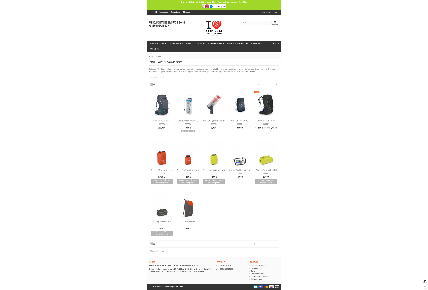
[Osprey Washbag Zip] (162, 205)
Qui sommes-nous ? (257, 266)
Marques (186, 12)
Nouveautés (163, 12)
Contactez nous (255, 279)
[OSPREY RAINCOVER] (240, 105)
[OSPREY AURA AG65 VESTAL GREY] (162, 105)
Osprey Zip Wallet (188, 221)
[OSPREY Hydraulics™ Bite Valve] (214, 105)
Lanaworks (179, 287)
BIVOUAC (163, 43)
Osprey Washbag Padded (266, 170)
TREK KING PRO (154, 49)
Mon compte (266, 12)
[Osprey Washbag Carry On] (240, 154)
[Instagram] (155, 12)
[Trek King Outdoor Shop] (214, 27)
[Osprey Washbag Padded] (266, 154)
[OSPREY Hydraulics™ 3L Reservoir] (188, 105)
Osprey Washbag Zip (162, 221)
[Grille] (151, 84)
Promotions (175, 12)
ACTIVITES (153, 43)
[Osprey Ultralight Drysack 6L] (214, 154)
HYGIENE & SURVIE (175, 43)
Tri (255, 85)
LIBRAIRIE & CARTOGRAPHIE (235, 43)
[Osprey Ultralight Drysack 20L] (162, 154)
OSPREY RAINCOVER (240, 121)
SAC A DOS (200, 43)
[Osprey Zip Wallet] (188, 205)
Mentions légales (256, 274)
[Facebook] (151, 12)
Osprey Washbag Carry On (240, 170)
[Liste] (154, 84)
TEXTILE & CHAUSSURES (215, 43)
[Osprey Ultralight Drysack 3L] (188, 154)
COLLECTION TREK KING (253, 43)
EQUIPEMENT (189, 43)
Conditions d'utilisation (258, 277)
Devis (252, 271)
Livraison (253, 268)
